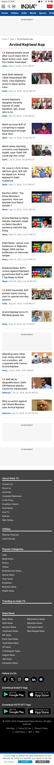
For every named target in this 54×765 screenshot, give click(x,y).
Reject (42, 761)
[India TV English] (29, 6)
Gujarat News (8, 655)
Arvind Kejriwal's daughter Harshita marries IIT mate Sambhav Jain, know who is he (13, 105)
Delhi (4, 116)
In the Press (7, 500)
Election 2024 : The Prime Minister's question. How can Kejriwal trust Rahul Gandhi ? (12, 199)
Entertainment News (11, 571)
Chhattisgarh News (11, 651)
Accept (25, 761)
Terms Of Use (24, 728)
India (24, 13)
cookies (10, 761)
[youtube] (27, 679)
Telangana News (35, 627)
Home (4, 13)
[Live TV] (50, 6)
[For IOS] (39, 711)
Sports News (8, 575)
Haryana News (9, 627)
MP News (6, 635)
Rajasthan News (34, 623)
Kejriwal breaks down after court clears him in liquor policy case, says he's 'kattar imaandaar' (15, 57)
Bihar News (7, 619)
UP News (6, 647)
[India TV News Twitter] (49, 1)
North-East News (10, 639)
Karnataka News (10, 663)
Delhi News (7, 623)
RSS (37, 732)
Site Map (10, 728)
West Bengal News (36, 631)
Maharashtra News (36, 619)
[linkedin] (34, 679)
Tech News (7, 579)
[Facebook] (5, 679)
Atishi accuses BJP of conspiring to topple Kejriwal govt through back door (14, 129)
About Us (6, 488)
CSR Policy (20, 732)
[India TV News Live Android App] (13, 694)
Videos (15, 13)
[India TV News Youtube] (52, 1)
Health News (8, 591)
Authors (5, 516)
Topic (12, 39)
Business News (9, 587)
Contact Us (7, 484)
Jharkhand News (10, 631)
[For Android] (13, 711)
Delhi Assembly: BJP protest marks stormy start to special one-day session (15, 295)
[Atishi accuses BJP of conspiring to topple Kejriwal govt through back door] (42, 128)
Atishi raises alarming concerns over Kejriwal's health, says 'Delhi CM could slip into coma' (15, 151)
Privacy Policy (41, 728)
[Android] (42, 1)
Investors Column (10, 504)
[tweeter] (12, 679)
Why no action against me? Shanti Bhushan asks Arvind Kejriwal (14, 404)
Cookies (7, 755)
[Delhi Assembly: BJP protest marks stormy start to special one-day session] (42, 293)
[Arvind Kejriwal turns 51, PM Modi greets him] (42, 316)
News (5, 209)
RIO (30, 732)
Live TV (5, 512)
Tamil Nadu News (10, 643)
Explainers (7, 583)
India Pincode (8, 538)
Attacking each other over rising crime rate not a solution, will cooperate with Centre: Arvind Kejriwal (15, 360)
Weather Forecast (10, 534)
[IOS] (39, 1)
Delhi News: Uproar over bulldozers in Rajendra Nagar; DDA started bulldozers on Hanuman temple (15, 249)
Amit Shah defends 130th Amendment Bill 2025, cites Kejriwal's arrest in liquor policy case (14, 80)
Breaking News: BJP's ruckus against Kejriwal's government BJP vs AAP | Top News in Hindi (15, 272)
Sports (42, 13)
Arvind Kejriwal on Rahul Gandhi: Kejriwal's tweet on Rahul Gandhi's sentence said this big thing (15, 224)
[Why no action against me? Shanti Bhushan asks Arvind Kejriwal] (42, 405)
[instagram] (19, 679)
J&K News (7, 659)
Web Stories (7, 520)
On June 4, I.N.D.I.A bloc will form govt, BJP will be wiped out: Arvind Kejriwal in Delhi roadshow (15, 174)
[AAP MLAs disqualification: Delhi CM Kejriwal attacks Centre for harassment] (42, 383)
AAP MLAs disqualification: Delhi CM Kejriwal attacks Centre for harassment (14, 384)
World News (7, 559)
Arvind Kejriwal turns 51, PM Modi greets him (15, 314)
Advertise (6, 492)
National (6, 392)
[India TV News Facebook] (46, 1)
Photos (5, 563)
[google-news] (41, 679)
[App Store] (39, 694)
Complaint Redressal (11, 496)
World (33, 13)
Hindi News (7, 508)
